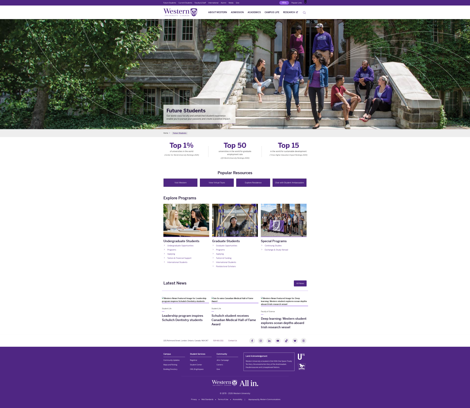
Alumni (223, 3)
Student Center (196, 365)
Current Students (185, 3)
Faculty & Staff (200, 3)
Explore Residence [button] (253, 182)
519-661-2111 (218, 341)
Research (289, 12)
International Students (226, 262)
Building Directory (170, 369)
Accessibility (237, 399)
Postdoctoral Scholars (226, 266)
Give (237, 3)
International (213, 3)
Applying (220, 254)
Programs (220, 250)
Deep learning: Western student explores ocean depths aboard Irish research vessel (283, 323)
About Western (217, 12)
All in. (284, 2)
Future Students (169, 3)
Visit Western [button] (181, 182)
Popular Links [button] (296, 3)
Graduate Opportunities (226, 245)
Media (231, 3)
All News (300, 283)
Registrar (193, 360)
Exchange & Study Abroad (276, 250)
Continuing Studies (273, 245)
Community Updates (171, 360)
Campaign (223, 360)
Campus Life (272, 12)
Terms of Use (223, 399)
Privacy (194, 399)
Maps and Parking (170, 365)
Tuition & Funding (223, 258)
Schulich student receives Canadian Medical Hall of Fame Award (234, 320)
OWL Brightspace (197, 369)
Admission (237, 12)
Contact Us (232, 341)
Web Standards (207, 399)
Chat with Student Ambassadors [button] (289, 182)
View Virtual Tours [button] (217, 182)
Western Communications (270, 399)
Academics (254, 12)
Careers (220, 365)
